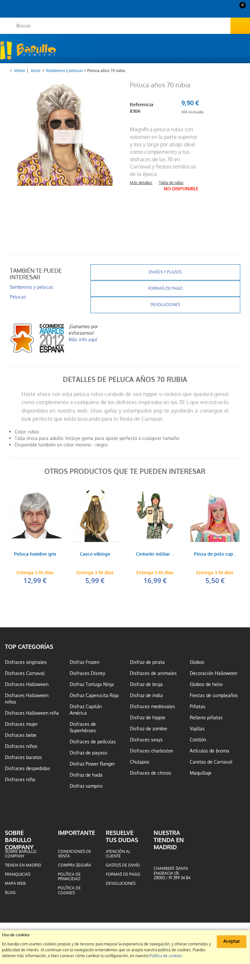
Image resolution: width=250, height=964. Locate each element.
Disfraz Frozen (84, 662)
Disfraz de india (146, 695)
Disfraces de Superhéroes (83, 727)
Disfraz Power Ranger (92, 764)
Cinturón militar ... (155, 554)
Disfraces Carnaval (25, 673)
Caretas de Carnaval (211, 762)
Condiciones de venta (74, 854)
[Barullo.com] (28, 50)
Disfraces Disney (87, 673)
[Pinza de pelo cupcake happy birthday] (215, 515)
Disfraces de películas (93, 741)
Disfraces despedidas (27, 768)
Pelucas (18, 297)
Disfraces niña (20, 779)
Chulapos (139, 762)
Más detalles (141, 182)
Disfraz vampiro (86, 786)
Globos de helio (206, 684)
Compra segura (74, 865)
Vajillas (197, 728)
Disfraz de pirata (147, 662)
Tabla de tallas (171, 182)
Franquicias (17, 874)
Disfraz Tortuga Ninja (92, 684)
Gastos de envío (123, 865)
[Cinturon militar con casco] (155, 515)
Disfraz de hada (86, 775)
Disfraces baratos (23, 757)
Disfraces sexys (146, 740)
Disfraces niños (21, 746)
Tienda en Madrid (23, 865)
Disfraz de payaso (88, 753)
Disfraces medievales (152, 706)
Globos (197, 662)
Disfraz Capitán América (86, 709)
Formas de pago (165, 288)
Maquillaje (201, 773)
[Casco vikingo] (95, 515)
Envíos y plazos (165, 272)
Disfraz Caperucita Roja (94, 695)
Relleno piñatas (206, 717)
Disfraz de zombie (148, 728)
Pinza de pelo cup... (215, 554)
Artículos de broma (209, 751)
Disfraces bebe (20, 735)
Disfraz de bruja (146, 684)
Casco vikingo (95, 554)
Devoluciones (165, 304)
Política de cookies (69, 890)
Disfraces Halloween (27, 684)
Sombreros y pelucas (64, 70)
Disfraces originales (26, 662)
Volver (19, 70)
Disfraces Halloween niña (32, 713)
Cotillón (198, 740)
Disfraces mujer (21, 724)
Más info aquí (83, 339)
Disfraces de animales (153, 673)
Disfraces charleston (151, 751)
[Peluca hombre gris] (35, 515)
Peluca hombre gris (35, 554)
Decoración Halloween (213, 673)
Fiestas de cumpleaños (214, 695)
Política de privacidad (69, 877)
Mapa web (15, 883)
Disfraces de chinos (150, 773)
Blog (10, 892)
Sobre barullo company (20, 854)
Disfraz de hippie (147, 717)
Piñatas (197, 706)
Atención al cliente (118, 854)
